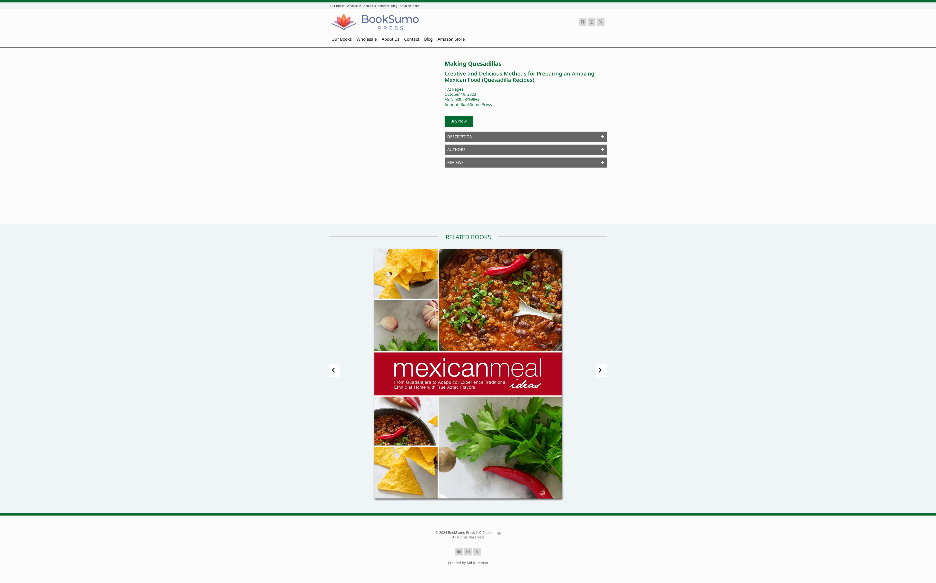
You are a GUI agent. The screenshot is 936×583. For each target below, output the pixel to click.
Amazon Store (409, 6)
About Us (369, 6)
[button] (334, 370)
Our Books (337, 6)
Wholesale (354, 6)
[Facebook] (582, 22)
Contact (383, 6)
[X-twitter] (600, 22)
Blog (394, 6)
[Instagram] (591, 22)
